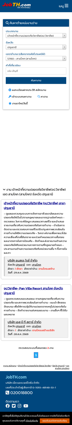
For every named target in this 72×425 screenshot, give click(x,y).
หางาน (44, 97)
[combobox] (36, 35)
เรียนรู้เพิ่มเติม (32, 420)
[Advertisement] (36, 148)
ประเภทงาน (12, 31)
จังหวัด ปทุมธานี (58, 365)
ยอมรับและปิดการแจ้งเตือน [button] (54, 420)
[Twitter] (14, 406)
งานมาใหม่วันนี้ (20, 103)
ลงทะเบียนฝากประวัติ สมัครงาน (28, 90)
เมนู (61, 6)
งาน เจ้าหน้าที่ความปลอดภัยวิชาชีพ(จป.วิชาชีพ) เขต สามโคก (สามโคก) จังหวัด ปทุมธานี (34, 192)
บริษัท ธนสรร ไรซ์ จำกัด (22, 260)
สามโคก (36, 265)
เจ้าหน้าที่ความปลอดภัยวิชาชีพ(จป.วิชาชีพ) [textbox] (30, 36)
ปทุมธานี (20, 265)
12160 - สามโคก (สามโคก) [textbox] (21, 59)
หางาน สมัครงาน (9, 365)
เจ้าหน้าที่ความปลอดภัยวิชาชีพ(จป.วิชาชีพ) (34, 365)
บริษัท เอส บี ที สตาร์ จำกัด (24, 322)
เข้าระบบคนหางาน (21, 97)
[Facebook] (8, 406)
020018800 (21, 393)
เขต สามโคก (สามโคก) (62, 367)
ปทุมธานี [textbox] (11, 47)
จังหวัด (9, 42)
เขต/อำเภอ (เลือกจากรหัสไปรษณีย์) (25, 54)
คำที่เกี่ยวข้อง (13, 65)
